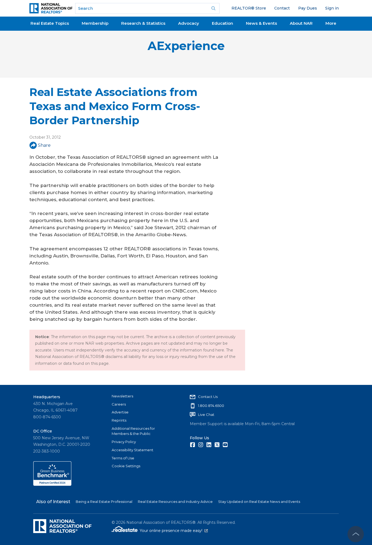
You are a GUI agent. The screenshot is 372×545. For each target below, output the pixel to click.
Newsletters (122, 396)
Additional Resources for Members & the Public (133, 431)
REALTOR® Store (248, 8)
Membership (95, 23)
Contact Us (208, 396)
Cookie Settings (126, 466)
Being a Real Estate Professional (104, 501)
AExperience (186, 46)
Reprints (119, 420)
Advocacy (188, 23)
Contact (282, 8)
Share (44, 145)
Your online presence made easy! (174, 530)
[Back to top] (355, 534)
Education (222, 23)
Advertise (120, 412)
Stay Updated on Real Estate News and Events (259, 501)
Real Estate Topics (50, 23)
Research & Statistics (143, 23)
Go (213, 8)
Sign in (332, 8)
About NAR (301, 23)
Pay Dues (307, 8)
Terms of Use (123, 458)
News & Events (261, 23)
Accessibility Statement (132, 450)
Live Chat (206, 414)
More (330, 23)
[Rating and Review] (52, 484)
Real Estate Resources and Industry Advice (175, 501)
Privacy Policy (124, 442)
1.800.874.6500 (211, 405)
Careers (119, 404)
